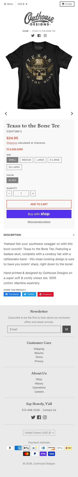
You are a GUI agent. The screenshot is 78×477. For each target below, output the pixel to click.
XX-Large (14, 167)
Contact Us (49, 409)
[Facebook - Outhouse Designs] (39, 35)
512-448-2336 (31, 409)
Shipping (12, 142)
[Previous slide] (6, 113)
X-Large (54, 159)
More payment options (39, 221)
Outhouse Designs (44, 463)
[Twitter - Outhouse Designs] (32, 35)
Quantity (12, 188)
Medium (26, 159)
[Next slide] (71, 113)
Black (12, 180)
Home (25, 31)
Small (12, 159)
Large (40, 159)
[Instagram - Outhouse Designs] (45, 35)
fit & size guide (15, 149)
